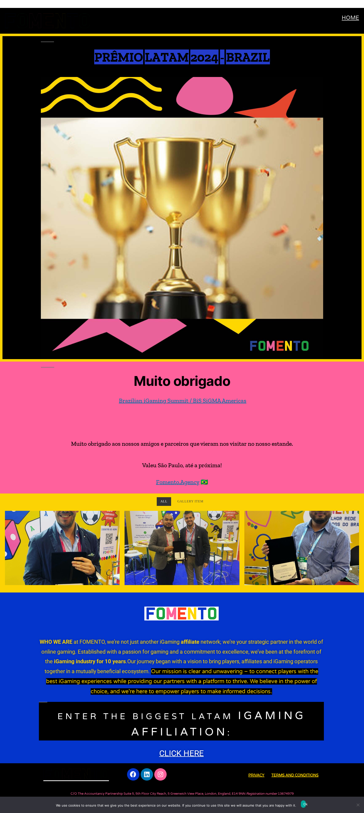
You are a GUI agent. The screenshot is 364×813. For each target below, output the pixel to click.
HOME (350, 17)
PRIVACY (256, 775)
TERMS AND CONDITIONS (294, 775)
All (163, 501)
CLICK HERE (181, 753)
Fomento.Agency (177, 482)
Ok (304, 804)
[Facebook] (133, 774)
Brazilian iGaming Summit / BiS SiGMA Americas (182, 400)
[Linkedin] (147, 774)
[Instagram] (160, 774)
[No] (357, 804)
